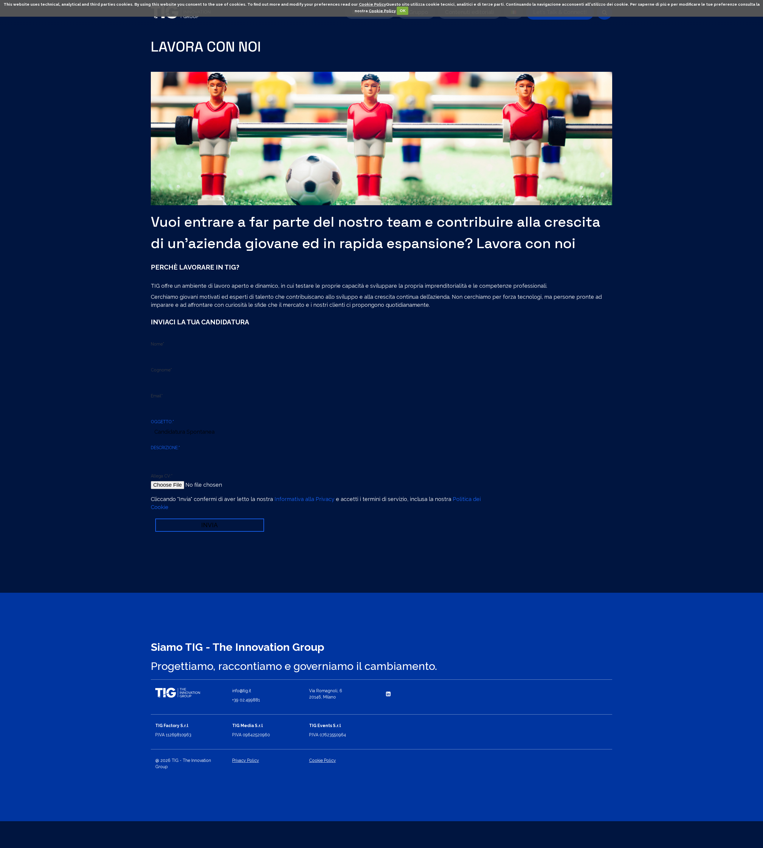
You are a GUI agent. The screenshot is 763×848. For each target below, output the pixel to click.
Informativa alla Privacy (304, 499)
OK (403, 10)
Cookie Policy (372, 4)
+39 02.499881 (246, 700)
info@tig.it (241, 690)
